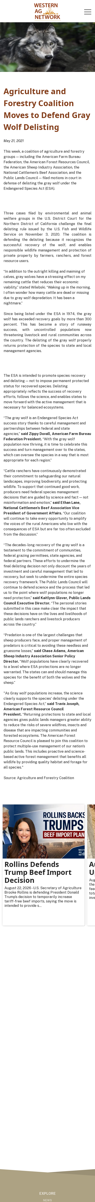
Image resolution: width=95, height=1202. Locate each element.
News (47, 1200)
